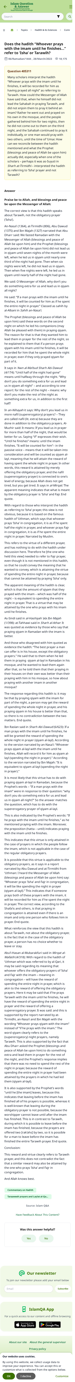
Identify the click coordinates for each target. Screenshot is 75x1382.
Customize (62, 1376)
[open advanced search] (58, 16)
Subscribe (63, 1288)
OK (9, 1376)
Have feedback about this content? (37, 1214)
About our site (18, 1342)
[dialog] (36, 1367)
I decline (26, 1376)
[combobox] (30, 16)
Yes (29, 1238)
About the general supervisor (48, 1342)
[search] (70, 16)
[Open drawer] (71, 6)
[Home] (12, 30)
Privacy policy (37, 1349)
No (46, 1238)
